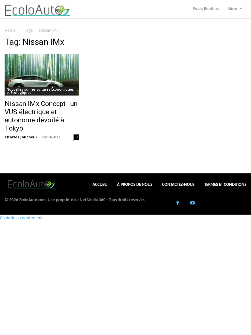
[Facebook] (177, 203)
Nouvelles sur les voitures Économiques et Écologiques (40, 91)
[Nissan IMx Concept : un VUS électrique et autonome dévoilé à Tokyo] (42, 75)
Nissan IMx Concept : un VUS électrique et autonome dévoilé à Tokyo (41, 116)
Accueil (11, 30)
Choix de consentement (21, 218)
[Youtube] (192, 203)
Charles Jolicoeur (21, 136)
